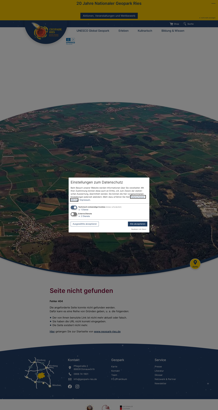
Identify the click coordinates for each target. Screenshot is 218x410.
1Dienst (83, 209)
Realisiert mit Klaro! (138, 229)
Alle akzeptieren (137, 224)
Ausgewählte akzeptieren (85, 224)
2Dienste (84, 216)
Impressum (85, 200)
